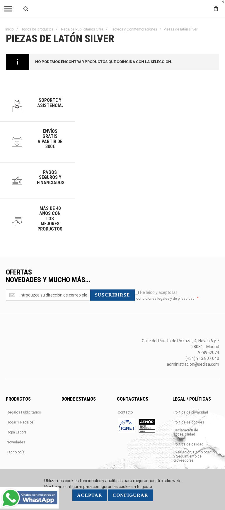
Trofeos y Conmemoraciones (134, 29)
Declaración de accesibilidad (185, 432)
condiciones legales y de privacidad (165, 298)
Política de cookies (188, 422)
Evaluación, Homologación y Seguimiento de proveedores (195, 456)
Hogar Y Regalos (20, 422)
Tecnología (16, 452)
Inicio (9, 29)
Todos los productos (37, 29)
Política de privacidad (190, 412)
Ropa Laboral (17, 432)
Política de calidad (188, 444)
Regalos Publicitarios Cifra (82, 29)
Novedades (16, 442)
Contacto (125, 412)
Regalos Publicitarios (24, 412)
